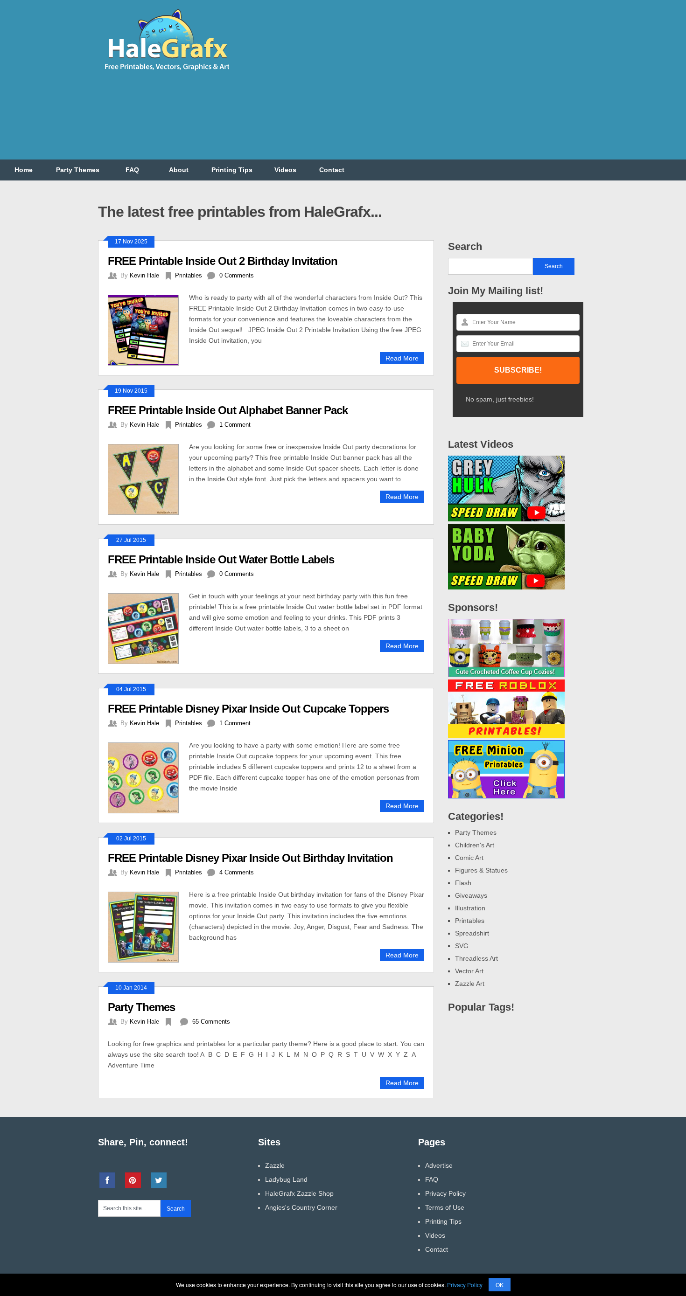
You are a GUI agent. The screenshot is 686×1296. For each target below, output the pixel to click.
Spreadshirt (472, 933)
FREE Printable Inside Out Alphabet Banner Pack (228, 410)
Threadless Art (476, 958)
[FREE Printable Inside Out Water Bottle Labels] (148, 627)
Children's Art (474, 845)
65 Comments (211, 1021)
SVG (462, 945)
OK (500, 1285)
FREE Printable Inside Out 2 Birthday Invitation (222, 261)
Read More (402, 358)
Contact (331, 169)
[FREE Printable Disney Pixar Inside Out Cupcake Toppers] (148, 776)
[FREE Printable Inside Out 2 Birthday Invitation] (148, 329)
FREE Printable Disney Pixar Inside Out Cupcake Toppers (248, 708)
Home (23, 169)
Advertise (439, 1165)
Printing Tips (231, 169)
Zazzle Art (469, 983)
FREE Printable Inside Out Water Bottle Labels (221, 559)
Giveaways (471, 895)
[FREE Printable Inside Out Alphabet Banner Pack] (148, 478)
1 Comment (235, 424)
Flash (463, 883)
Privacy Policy (445, 1193)
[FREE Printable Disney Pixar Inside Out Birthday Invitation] (148, 926)
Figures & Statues (481, 870)
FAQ (132, 169)
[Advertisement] (418, 85)
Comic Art (469, 857)
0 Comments (236, 275)
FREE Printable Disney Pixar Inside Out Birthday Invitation (250, 858)
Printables (188, 275)
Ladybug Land (286, 1179)
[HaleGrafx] (166, 74)
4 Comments (236, 872)
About (179, 169)
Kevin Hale (144, 275)
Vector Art (469, 971)
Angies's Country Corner (301, 1207)
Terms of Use (444, 1207)
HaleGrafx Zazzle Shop (299, 1193)
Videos (285, 169)
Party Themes (77, 169)
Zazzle (275, 1165)
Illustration (470, 908)
